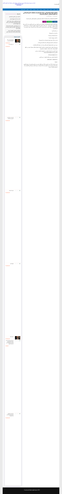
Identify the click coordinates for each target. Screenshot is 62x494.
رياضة (38, 9)
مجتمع (51, 9)
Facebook (55, 21)
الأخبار (54, 9)
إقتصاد (44, 9)
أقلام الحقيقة (23, 9)
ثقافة (31, 9)
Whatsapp (49, 21)
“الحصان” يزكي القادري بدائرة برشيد (14, 16)
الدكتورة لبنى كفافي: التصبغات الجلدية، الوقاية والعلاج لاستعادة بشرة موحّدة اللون (13, 31)
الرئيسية (57, 9)
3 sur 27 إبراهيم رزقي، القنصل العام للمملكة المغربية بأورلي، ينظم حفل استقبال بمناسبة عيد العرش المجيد (13, 27)
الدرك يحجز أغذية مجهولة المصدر (15, 19)
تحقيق (28, 9)
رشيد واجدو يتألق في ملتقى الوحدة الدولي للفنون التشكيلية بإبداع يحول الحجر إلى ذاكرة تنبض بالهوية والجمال (13, 22)
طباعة (45, 21)
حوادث (48, 9)
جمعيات (34, 9)
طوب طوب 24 (54, 16)
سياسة (41, 9)
